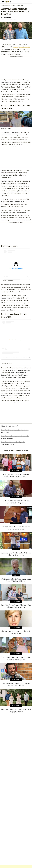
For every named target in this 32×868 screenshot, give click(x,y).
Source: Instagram (6, 39)
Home (2, 5)
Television (7, 5)
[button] (30, 2)
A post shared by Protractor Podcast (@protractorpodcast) (16, 357)
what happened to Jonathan (21, 47)
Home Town (20, 5)
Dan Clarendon (7, 17)
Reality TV (13, 5)
